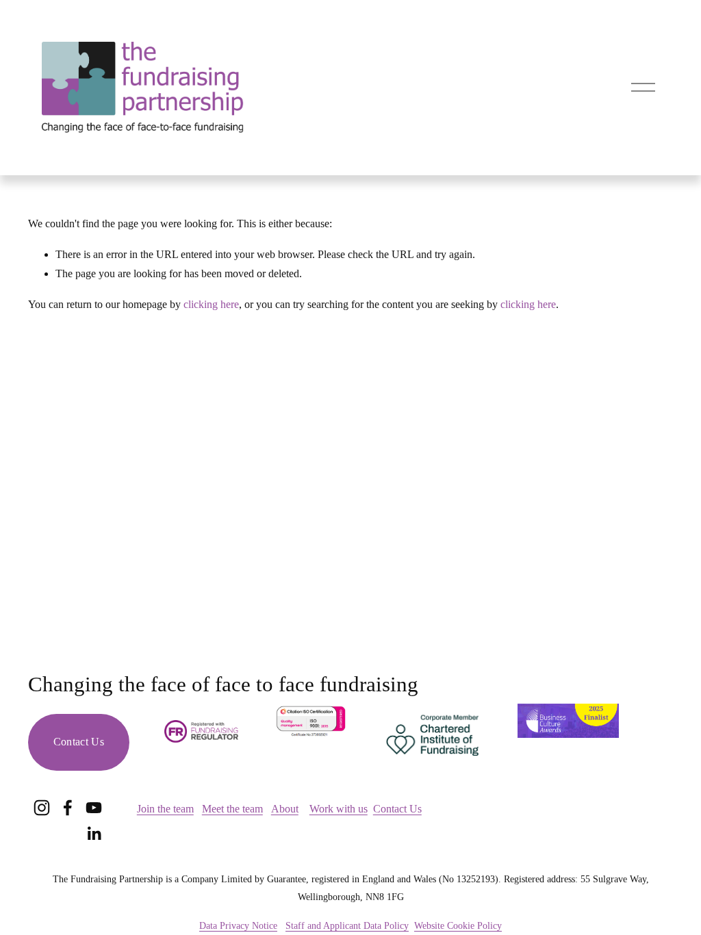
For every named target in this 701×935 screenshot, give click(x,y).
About (284, 809)
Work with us (338, 809)
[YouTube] (94, 807)
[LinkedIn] (94, 833)
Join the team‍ (165, 809)
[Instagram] (42, 807)
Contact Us (78, 741)
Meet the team (232, 809)
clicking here (211, 304)
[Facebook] (68, 807)
